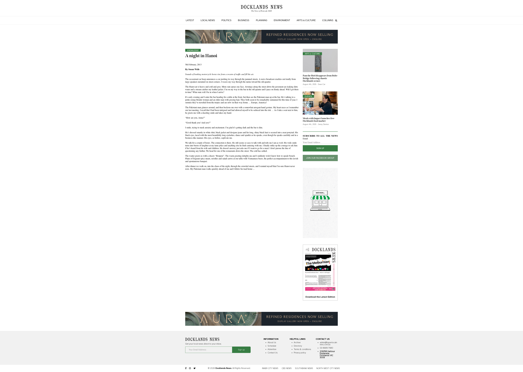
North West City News (328, 368)
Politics (226, 20)
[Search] (335, 20)
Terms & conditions (302, 349)
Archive (297, 343)
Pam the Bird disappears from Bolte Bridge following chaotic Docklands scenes (320, 78)
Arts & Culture (306, 20)
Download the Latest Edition (320, 297)
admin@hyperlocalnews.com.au (328, 344)
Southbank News (304, 368)
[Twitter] (195, 368)
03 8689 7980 (326, 348)
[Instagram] (190, 368)
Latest (190, 20)
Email (305, 138)
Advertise (272, 349)
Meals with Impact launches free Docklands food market (318, 119)
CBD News (287, 368)
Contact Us (273, 353)
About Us (272, 343)
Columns (327, 20)
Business (243, 20)
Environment (282, 20)
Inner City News (270, 368)
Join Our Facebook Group (320, 158)
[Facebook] (185, 368)
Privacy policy (300, 353)
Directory (298, 346)
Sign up (320, 148)
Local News (208, 20)
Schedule (272, 346)
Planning (261, 20)
